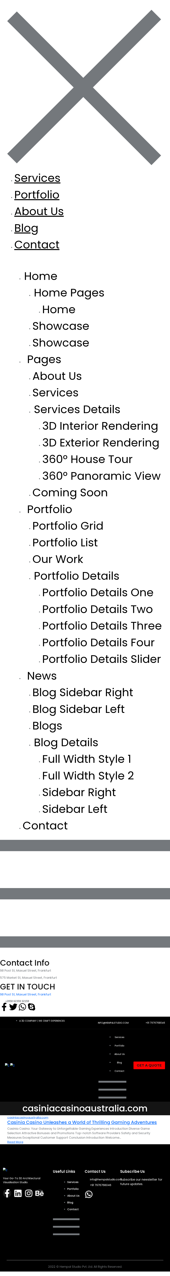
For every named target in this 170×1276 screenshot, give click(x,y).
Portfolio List (65, 542)
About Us (39, 211)
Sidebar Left (74, 809)
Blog (26, 228)
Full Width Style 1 (86, 759)
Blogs (47, 725)
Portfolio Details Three (102, 625)
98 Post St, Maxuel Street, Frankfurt (25, 994)
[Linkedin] (18, 1193)
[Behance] (39, 1193)
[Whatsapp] (22, 1007)
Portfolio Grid (67, 525)
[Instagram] (29, 1193)
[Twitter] (13, 1007)
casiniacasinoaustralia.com (27, 1117)
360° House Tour (87, 459)
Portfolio (36, 194)
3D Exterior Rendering (100, 442)
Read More (15, 1142)
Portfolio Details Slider (101, 659)
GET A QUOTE (149, 1065)
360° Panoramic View (101, 476)
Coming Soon (70, 492)
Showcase (60, 326)
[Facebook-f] (4, 1007)
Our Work (57, 559)
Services (37, 178)
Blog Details (66, 742)
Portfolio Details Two (97, 609)
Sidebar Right (79, 792)
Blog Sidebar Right (82, 692)
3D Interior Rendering (100, 426)
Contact (36, 244)
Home (59, 309)
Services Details (77, 409)
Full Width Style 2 (88, 775)
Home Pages (69, 292)
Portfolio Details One (98, 592)
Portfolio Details (76, 575)
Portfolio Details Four (98, 642)
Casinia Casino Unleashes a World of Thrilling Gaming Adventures (82, 1122)
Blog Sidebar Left (78, 709)
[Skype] (31, 1007)
